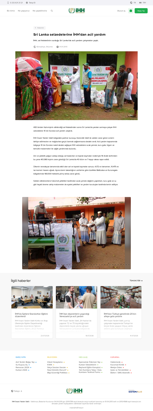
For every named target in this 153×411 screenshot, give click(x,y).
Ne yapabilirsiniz (40, 10)
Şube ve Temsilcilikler (119, 370)
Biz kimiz (11, 10)
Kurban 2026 (21, 370)
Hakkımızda (115, 362)
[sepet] (131, 10)
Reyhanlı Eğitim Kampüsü (89, 367)
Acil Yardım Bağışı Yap (25, 362)
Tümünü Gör (135, 280)
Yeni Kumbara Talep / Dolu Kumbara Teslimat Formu (90, 371)
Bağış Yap (141, 11)
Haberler (40, 27)
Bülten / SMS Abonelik (120, 373)
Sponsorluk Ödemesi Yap (89, 362)
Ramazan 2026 (22, 367)
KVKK (49, 365)
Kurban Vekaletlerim (87, 365)
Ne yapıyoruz (24, 10)
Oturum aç (121, 11)
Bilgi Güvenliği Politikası (57, 373)
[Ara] (52, 10)
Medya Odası (116, 367)
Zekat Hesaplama (55, 362)
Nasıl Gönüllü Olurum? (56, 370)
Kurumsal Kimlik (117, 365)
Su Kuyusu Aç (22, 365)
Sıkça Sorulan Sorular (56, 367)
